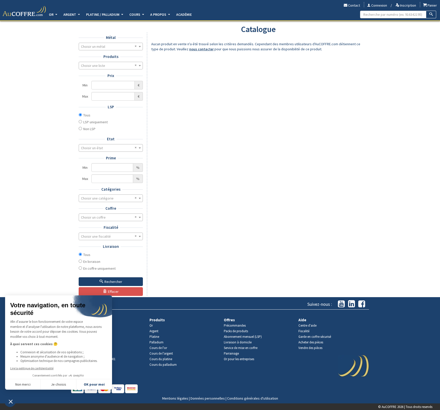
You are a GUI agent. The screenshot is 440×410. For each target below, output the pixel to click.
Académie (184, 14)
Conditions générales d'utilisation (252, 398)
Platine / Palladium (103, 14)
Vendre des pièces (310, 348)
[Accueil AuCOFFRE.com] (24, 11)
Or (51, 14)
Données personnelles (207, 398)
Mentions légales (175, 398)
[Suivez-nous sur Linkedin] (351, 304)
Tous (86, 115)
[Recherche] (431, 14)
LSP (111, 106)
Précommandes (235, 325)
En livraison (91, 261)
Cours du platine (160, 359)
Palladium (156, 342)
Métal (111, 37)
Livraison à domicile (238, 342)
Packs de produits (236, 331)
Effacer (113, 291)
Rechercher (113, 281)
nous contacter (201, 49)
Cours (135, 14)
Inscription (407, 5)
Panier (432, 5)
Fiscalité (111, 227)
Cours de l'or (158, 348)
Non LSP (89, 129)
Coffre (110, 208)
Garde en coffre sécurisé (314, 337)
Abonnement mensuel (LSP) (243, 337)
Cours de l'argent (161, 353)
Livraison (111, 246)
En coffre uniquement (99, 268)
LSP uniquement (95, 122)
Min (85, 85)
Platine (154, 337)
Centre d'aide (307, 325)
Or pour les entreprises (239, 359)
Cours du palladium (163, 364)
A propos (158, 14)
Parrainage (231, 353)
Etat (111, 138)
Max (85, 96)
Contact (353, 5)
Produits (110, 56)
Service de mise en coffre (240, 348)
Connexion (378, 5)
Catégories (110, 189)
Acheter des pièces (310, 342)
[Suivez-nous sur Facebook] (361, 304)
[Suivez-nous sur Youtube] (341, 304)
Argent (70, 14)
